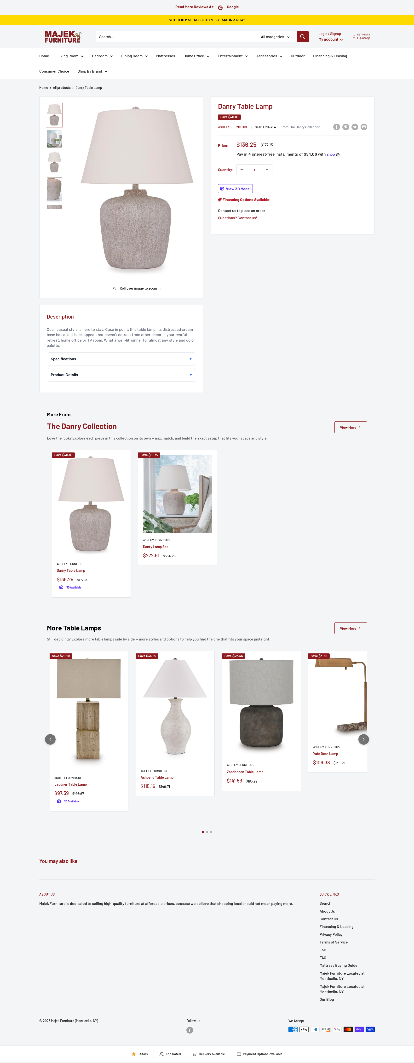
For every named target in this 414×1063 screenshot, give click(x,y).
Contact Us (329, 918)
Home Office (194, 55)
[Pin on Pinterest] (345, 126)
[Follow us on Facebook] (189, 1030)
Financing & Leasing (330, 55)
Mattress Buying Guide (338, 965)
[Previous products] (50, 739)
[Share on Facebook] (336, 126)
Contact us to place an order (241, 210)
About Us (327, 911)
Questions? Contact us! (237, 217)
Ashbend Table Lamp (157, 777)
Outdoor (298, 55)
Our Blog (327, 999)
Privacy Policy (331, 934)
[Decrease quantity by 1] (242, 170)
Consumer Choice (54, 71)
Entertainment (230, 55)
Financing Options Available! (246, 199)
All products (62, 88)
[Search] (303, 36)
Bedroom (100, 55)
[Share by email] (364, 126)
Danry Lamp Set (155, 546)
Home (44, 55)
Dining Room (132, 55)
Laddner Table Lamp (70, 784)
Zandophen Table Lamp (245, 772)
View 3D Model (238, 188)
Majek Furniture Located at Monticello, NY (342, 976)
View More (348, 427)
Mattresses (165, 55)
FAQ (323, 950)
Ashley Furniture (233, 127)
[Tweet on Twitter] (354, 126)
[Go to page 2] (207, 832)
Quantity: (226, 169)
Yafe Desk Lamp (325, 753)
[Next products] (363, 739)
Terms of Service (334, 942)
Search (325, 903)
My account (328, 39)
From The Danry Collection (301, 127)
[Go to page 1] (202, 831)
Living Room (68, 55)
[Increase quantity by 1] (267, 170)
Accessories (266, 55)
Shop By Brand (90, 71)
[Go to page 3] (211, 832)
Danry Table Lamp (71, 570)
